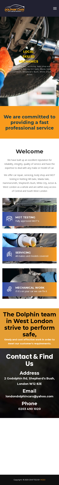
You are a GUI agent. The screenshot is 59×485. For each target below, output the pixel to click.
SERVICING (23, 252)
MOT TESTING (25, 217)
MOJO (42, 480)
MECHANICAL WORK (29, 287)
